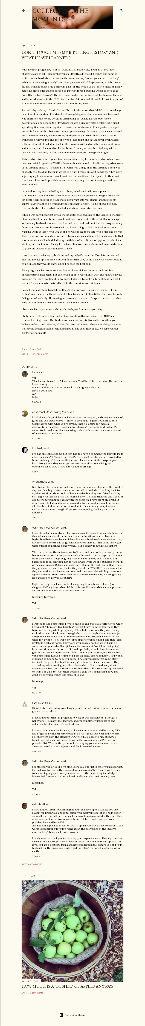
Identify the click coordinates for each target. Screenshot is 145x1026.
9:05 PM (36, 794)
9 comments (36, 992)
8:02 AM (36, 402)
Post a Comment (32, 864)
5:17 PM (36, 608)
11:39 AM (36, 471)
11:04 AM (36, 751)
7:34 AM (36, 856)
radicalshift (38, 804)
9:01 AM (36, 438)
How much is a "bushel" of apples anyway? (68, 986)
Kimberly (37, 448)
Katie (35, 372)
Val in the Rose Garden (46, 527)
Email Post (35, 349)
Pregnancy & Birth (38, 353)
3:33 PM (36, 517)
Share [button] (24, 349)
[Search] (121, 9)
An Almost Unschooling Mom (50, 412)
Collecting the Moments (60, 14)
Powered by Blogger (75, 1015)
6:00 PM (36, 692)
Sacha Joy (38, 702)
